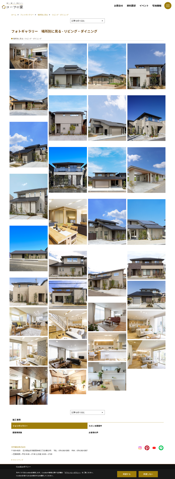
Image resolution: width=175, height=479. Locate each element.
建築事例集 (17, 432)
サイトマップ (18, 460)
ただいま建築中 (95, 425)
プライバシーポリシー (72, 472)
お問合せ (118, 5)
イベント (144, 5)
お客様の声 (93, 432)
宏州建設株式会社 (18, 447)
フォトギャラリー (20, 425)
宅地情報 (156, 5)
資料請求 (131, 5)
